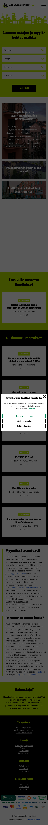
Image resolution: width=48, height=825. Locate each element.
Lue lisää (31, 409)
